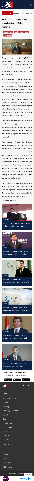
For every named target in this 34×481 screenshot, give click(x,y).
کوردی (5, 459)
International (8, 427)
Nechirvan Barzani (23, 32)
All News (6, 435)
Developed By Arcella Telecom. (17, 473)
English (5, 454)
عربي (5, 450)
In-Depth (6, 431)
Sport (5, 419)
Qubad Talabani (7, 35)
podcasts (6, 439)
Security (6, 407)
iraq (16, 32)
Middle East (7, 423)
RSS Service (7, 467)
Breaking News (7, 13)
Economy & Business (11, 411)
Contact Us (7, 463)
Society (6, 415)
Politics (5, 403)
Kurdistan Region (7, 32)
